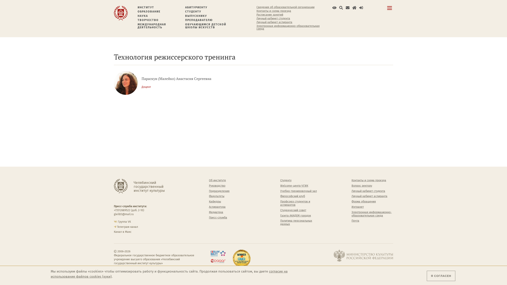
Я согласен (441, 275)
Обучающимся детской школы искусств (205, 26)
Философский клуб (292, 196)
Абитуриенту (196, 7)
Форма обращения (364, 201)
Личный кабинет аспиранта (274, 22)
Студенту (193, 11)
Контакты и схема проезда (273, 11)
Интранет (358, 207)
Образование (149, 11)
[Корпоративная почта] (348, 8)
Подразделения (219, 191)
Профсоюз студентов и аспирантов (295, 203)
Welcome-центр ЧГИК (294, 185)
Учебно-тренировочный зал (298, 191)
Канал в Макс (123, 232)
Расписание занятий (269, 14)
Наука (143, 15)
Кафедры (215, 201)
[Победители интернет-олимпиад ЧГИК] (242, 259)
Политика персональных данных (296, 222)
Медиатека (216, 212)
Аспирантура (217, 207)
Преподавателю (199, 20)
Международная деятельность (152, 26)
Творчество (148, 20)
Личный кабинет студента (273, 18)
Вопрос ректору (362, 185)
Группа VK (124, 221)
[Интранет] (354, 8)
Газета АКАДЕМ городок (295, 215)
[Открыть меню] (389, 10)
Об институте (217, 180)
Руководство (217, 185)
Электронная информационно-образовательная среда (288, 27)
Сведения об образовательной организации (285, 7)
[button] (334, 8)
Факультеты (216, 196)
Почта (355, 220)
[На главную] (121, 13)
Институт (146, 7)
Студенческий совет (293, 210)
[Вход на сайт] (361, 8)
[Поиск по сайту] (341, 8)
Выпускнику (196, 15)
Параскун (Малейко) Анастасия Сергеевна (176, 78)
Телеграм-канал (127, 227)
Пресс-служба (218, 217)
